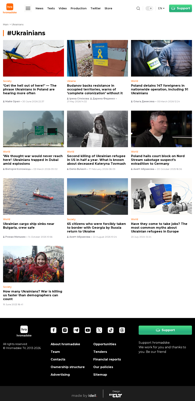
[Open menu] (28, 8)
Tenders (100, 352)
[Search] (138, 8)
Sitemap (100, 374)
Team (55, 352)
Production (79, 8)
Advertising (60, 374)
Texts (51, 8)
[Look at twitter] (99, 330)
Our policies (103, 367)
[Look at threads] (122, 330)
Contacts (58, 359)
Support (183, 8)
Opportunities (104, 344)
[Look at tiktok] (110, 330)
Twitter (95, 8)
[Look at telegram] (76, 330)
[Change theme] (149, 8)
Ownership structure (68, 367)
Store (108, 8)
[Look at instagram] (65, 330)
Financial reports (107, 359)
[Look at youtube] (88, 330)
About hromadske (65, 344)
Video (63, 8)
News (39, 8)
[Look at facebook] (53, 330)
